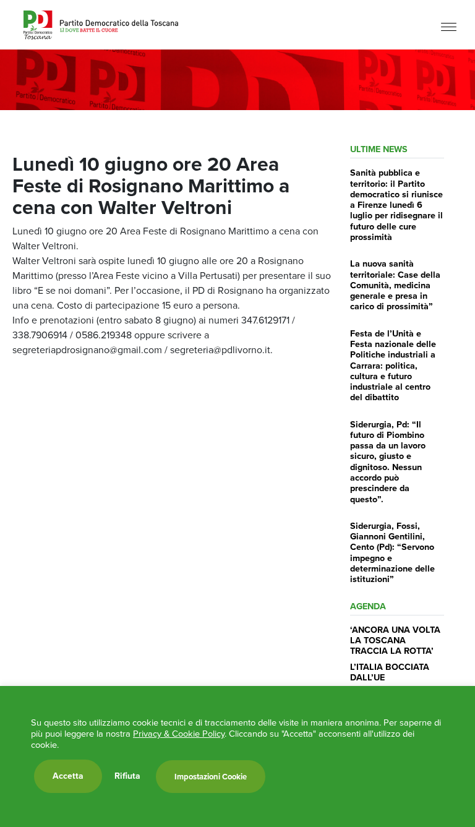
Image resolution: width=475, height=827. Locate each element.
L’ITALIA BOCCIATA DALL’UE (389, 672)
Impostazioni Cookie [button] (210, 776)
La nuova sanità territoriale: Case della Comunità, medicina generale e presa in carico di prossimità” (395, 285)
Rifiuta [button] (127, 776)
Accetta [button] (68, 775)
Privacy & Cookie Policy (179, 733)
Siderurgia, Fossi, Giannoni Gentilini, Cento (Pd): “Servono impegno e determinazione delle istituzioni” (392, 552)
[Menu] (449, 26)
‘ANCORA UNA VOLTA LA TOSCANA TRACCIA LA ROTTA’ (395, 640)
